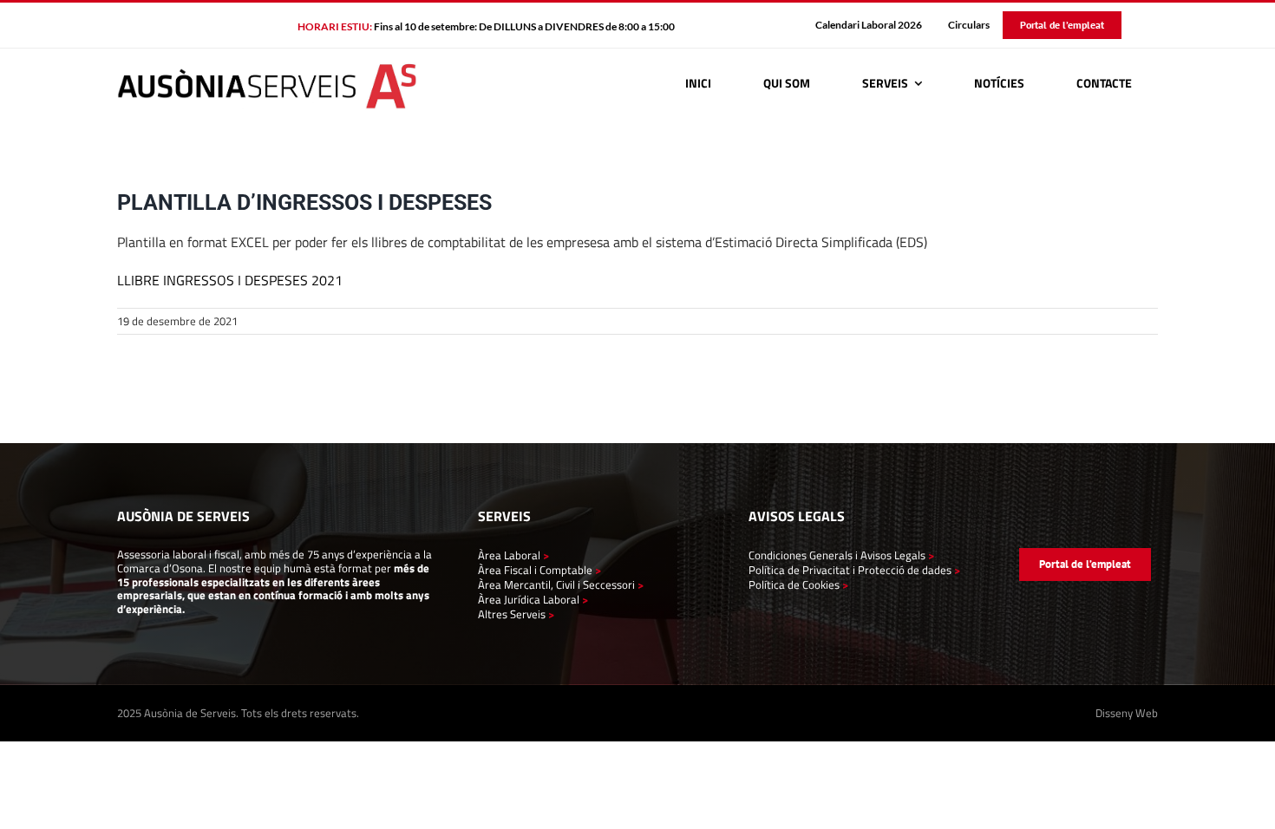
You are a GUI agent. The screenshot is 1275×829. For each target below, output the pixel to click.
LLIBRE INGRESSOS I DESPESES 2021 (230, 280)
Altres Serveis (512, 614)
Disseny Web (1126, 712)
